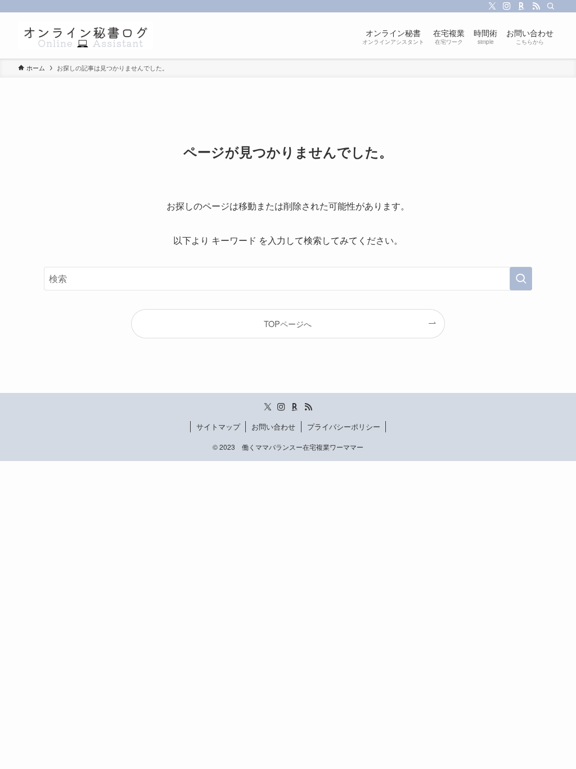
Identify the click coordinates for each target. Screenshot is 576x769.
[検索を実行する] (521, 278)
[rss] (536, 6)
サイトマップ (218, 426)
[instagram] (507, 6)
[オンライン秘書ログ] (85, 35)
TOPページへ (288, 323)
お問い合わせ (273, 426)
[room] (521, 6)
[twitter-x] (492, 6)
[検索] (550, 6)
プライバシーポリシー (343, 426)
